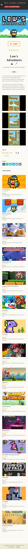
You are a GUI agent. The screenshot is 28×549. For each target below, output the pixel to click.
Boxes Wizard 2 (6, 430)
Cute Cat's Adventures (7, 238)
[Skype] (13, 164)
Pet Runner (4, 334)
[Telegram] (16, 164)
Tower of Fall (5, 477)
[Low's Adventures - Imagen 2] (14, 120)
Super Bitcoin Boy (6, 406)
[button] (1, 4)
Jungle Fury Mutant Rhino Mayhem (10, 286)
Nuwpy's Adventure (6, 262)
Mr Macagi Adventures (7, 525)
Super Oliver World (6, 214)
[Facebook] (3, 164)
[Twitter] (10, 164)
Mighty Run (4, 382)
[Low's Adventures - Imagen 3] (14, 138)
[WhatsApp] (7, 164)
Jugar (14, 43)
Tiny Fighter (5, 501)
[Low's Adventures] (14, 24)
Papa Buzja (5, 310)
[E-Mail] (20, 164)
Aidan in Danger (6, 358)
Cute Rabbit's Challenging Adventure (10, 454)
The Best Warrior (6, 189)
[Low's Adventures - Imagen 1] (14, 103)
